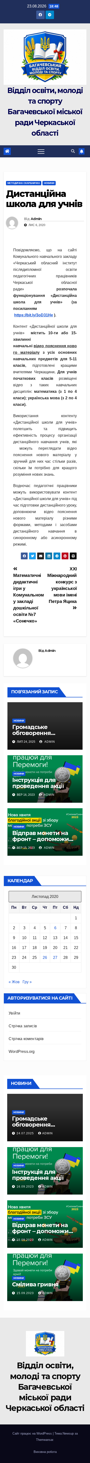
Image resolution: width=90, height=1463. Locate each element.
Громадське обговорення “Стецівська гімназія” (43, 732)
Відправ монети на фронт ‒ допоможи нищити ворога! (40, 838)
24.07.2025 (26, 1133)
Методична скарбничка (23, 183)
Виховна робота (45, 1452)
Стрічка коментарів (26, 1039)
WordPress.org (22, 1051)
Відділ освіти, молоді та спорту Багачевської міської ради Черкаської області (45, 112)
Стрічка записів (23, 1026)
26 (45, 957)
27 (55, 957)
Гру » (27, 982)
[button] (73, 151)
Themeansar (44, 1440)
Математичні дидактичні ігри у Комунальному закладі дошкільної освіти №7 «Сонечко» (28, 598)
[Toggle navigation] (41, 151)
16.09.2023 (26, 1186)
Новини (49, 183)
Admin (36, 219)
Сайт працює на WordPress (32, 1433)
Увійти (14, 1013)
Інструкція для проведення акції (38, 782)
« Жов (14, 982)
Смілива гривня (35, 1284)
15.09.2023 (26, 1240)
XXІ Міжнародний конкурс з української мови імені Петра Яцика (62, 585)
